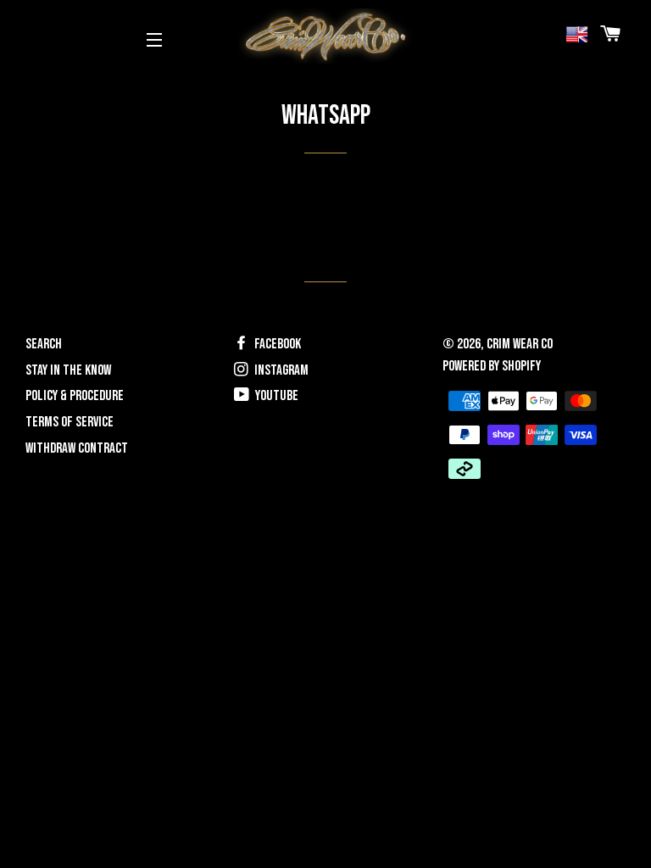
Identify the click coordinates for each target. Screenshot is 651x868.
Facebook (276, 344)
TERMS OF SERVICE (69, 422)
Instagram (280, 370)
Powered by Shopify (491, 366)
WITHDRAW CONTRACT (76, 448)
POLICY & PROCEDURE (74, 395)
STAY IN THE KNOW (68, 370)
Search (43, 344)
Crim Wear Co (520, 344)
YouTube (275, 395)
